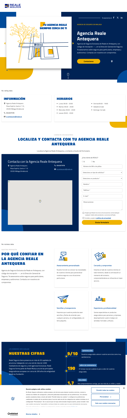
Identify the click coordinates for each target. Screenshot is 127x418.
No (94, 161)
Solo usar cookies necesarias (105, 403)
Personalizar (104, 397)
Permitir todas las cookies (105, 390)
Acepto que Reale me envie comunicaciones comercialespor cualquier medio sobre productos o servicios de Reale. (102, 214)
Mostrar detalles (31, 414)
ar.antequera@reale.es (14, 116)
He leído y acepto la (98, 218)
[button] (5, 43)
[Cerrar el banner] (124, 388)
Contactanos (89, 61)
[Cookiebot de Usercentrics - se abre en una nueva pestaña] (13, 414)
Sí (84, 161)
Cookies (36, 409)
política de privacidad (103, 218)
